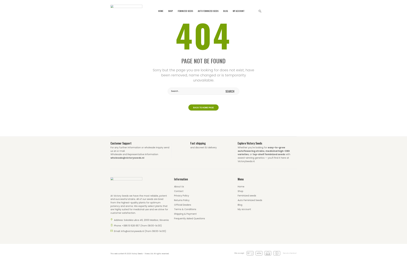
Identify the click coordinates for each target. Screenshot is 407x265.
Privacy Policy (181, 195)
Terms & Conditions (185, 209)
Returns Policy (182, 200)
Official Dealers (182, 204)
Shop (170, 11)
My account (239, 11)
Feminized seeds (185, 11)
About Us (179, 186)
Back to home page (203, 108)
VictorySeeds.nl (246, 161)
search (229, 91)
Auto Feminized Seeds (208, 11)
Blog (225, 11)
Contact (178, 191)
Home (160, 11)
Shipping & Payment (185, 213)
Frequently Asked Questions (189, 218)
